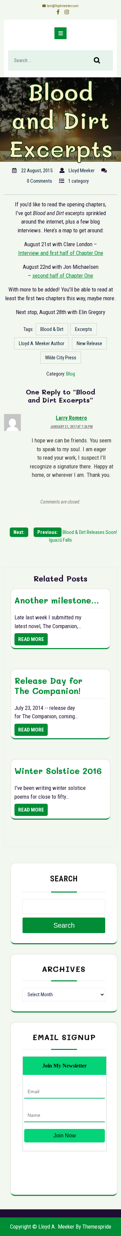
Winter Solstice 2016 (58, 770)
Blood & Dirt (52, 329)
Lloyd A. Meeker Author (41, 343)
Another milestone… (56, 600)
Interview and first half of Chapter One (60, 253)
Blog (70, 374)
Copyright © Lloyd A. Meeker (42, 1226)
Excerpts (83, 329)
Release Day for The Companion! (48, 685)
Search (100, 61)
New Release (89, 343)
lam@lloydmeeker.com (63, 6)
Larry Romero (71, 418)
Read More (31, 639)
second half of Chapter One (62, 275)
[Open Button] (60, 33)
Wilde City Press (60, 358)
